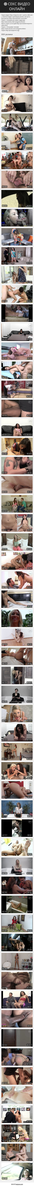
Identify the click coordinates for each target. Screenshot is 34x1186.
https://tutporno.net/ (16, 15)
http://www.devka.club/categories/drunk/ (13, 22)
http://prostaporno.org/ (12, 30)
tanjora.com (19, 1184)
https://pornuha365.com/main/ (18, 18)
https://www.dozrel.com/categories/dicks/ (13, 29)
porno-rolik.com (28, 15)
